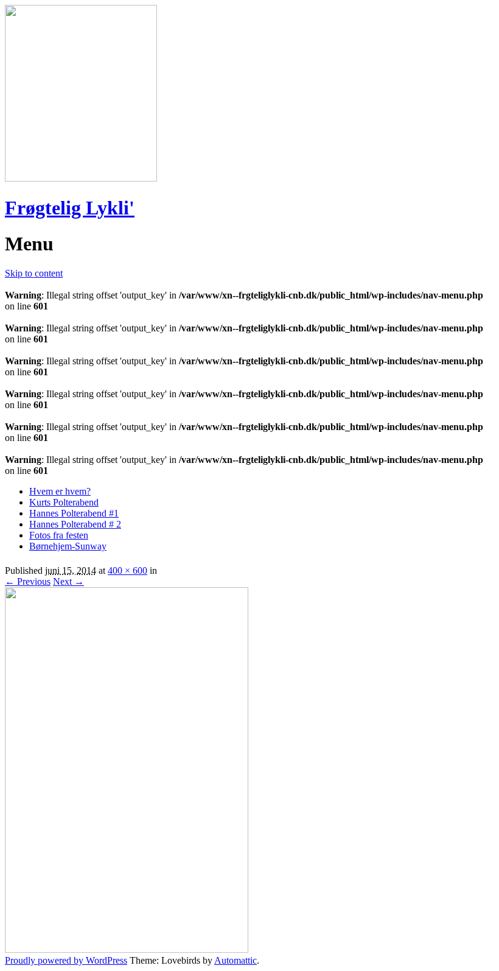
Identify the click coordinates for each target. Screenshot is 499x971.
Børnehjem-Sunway (67, 546)
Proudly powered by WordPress (66, 960)
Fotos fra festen (58, 535)
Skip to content (34, 273)
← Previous (28, 581)
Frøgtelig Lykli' (69, 208)
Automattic (235, 960)
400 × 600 (127, 570)
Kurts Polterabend (64, 502)
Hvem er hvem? (60, 491)
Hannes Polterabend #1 (74, 513)
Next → (68, 581)
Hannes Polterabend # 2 (75, 524)
